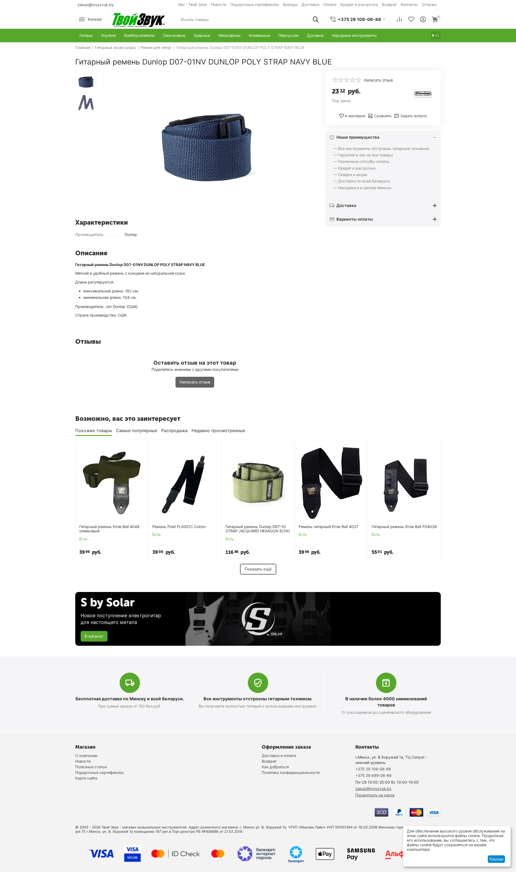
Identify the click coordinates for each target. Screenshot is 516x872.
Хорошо (496, 859)
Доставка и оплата (279, 755)
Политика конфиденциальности (291, 772)
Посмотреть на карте (375, 795)
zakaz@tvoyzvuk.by (95, 4)
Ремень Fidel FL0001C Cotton (179, 527)
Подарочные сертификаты (254, 4)
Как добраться (275, 767)
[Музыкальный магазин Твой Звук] (138, 19)
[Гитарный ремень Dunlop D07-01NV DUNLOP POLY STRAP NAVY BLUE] (206, 142)
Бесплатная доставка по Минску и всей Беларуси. (130, 698)
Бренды (290, 4)
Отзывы (429, 4)
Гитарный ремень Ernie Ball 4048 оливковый (109, 529)
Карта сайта (86, 778)
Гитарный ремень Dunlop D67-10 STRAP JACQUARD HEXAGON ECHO (257, 529)
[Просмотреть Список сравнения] (399, 19)
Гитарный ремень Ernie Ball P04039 (404, 527)
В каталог (94, 636)
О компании (86, 755)
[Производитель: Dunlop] (423, 94)
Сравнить (383, 115)
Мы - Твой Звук (192, 4)
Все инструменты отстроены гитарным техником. (258, 698)
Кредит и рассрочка (359, 4)
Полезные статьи (91, 767)
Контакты (409, 4)
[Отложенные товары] (411, 19)
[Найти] (315, 19)
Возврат (389, 4)
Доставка (310, 4)
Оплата (329, 4)
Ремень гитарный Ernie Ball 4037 (328, 527)
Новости (218, 4)
